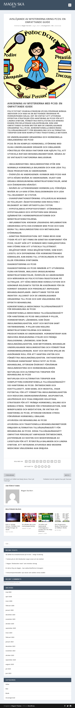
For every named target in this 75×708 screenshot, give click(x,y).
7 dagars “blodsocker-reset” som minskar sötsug (21, 563)
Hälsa (7, 684)
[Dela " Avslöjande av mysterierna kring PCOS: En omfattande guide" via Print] (59, 461)
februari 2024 (10, 637)
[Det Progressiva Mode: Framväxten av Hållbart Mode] (62, 517)
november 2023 (10, 651)
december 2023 (10, 646)
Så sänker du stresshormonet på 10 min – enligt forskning (24, 554)
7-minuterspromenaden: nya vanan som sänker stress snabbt (25, 572)
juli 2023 (8, 669)
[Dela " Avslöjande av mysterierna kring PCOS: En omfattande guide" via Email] (55, 461)
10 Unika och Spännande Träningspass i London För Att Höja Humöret (45, 528)
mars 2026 (9, 601)
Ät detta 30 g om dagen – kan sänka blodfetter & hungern (24, 568)
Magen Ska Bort (26, 26)
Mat (7, 689)
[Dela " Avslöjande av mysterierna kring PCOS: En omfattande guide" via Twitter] (30, 461)
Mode (7, 693)
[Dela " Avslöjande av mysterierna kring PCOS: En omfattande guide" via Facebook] (26, 461)
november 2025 (10, 619)
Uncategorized (45, 26)
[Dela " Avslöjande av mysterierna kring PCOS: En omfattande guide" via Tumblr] (37, 461)
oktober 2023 (10, 655)
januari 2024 (9, 642)
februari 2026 (10, 605)
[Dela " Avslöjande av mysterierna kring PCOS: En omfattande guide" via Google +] (33, 461)
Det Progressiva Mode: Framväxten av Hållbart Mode (61, 526)
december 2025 (10, 615)
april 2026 (9, 596)
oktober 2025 (10, 624)
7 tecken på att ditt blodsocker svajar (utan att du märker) (25, 559)
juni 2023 (8, 673)
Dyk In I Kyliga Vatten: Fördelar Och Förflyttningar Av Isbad (13, 527)
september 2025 (11, 628)
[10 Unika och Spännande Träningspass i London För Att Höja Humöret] (45, 517)
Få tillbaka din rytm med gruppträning (29, 525)
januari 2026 (9, 610)
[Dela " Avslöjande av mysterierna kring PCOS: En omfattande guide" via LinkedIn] (44, 461)
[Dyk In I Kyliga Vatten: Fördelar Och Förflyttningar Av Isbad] (13, 517)
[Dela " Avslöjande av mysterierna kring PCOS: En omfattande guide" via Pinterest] (41, 461)
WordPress (31, 706)
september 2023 (11, 660)
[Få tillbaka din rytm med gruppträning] (29, 517)
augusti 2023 (10, 664)
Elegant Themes (16, 706)
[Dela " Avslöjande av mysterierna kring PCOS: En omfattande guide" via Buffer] (48, 461)
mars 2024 (9, 633)
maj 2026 (8, 592)
